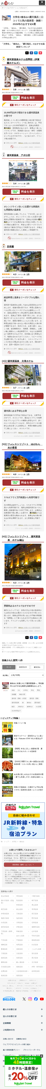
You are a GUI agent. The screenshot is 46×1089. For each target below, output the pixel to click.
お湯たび (34, 983)
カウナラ (18, 988)
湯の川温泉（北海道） (7, 902)
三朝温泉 (4, 953)
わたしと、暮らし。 (9, 985)
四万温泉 (35, 914)
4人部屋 (38, 706)
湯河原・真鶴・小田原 (19, 698)
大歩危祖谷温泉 (21, 971)
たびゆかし (34, 988)
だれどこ (20, 983)
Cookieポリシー (9, 1055)
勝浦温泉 (4, 949)
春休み (29, 702)
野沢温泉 (35, 918)
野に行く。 (10, 988)
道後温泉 (19, 949)
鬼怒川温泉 (5, 918)
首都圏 (14, 694)
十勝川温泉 (36, 896)
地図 (26, 92)
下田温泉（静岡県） (6, 932)
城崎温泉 (4, 945)
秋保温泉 (19, 905)
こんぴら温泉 (36, 949)
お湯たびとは (12, 980)
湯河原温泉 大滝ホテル (20, 361)
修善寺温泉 (36, 927)
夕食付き (21, 706)
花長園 (10, 246)
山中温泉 (35, 931)
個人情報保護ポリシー (11, 1050)
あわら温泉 (20, 936)
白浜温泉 (35, 945)
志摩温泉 (4, 971)
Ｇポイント (32, 980)
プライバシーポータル (31, 1050)
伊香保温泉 (5, 914)
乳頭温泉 (19, 900)
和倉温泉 (19, 931)
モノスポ (38, 985)
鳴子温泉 (35, 900)
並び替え (6, 675)
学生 (32, 690)
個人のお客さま (10, 1009)
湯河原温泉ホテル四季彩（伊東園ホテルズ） (23, 61)
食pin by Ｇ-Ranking (22, 991)
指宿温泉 (19, 975)
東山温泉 (35, 905)
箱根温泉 (19, 967)
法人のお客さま (10, 1016)
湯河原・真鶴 (34, 698)
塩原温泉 (19, 918)
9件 (28, 90)
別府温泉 (19, 958)
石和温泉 (35, 922)
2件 (28, 184)
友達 (13, 690)
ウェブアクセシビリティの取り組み (16, 1044)
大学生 (25, 690)
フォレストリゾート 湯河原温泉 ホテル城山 (24, 538)
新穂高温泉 (36, 940)
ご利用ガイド (23, 980)
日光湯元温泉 (6, 967)
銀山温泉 (19, 909)
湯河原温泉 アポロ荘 (18, 155)
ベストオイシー (29, 985)
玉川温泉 (35, 962)
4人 (19, 690)
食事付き (30, 706)
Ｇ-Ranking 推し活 (8, 991)
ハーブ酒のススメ (35, 991)
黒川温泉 (35, 958)
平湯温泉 (19, 940)
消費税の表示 (21, 1039)
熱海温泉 (4, 975)
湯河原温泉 (15, 702)
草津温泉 (35, 909)
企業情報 (7, 1022)
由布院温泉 (36, 971)
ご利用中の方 (9, 1029)
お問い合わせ (8, 1039)
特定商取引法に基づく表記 (29, 1055)
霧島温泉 (4, 962)
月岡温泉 (19, 922)
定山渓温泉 (5, 896)
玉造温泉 (19, 953)
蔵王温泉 (4, 909)
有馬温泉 (19, 945)
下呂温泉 (4, 940)
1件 (28, 274)
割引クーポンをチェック (25, 105)
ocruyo (27, 983)
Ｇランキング (11, 983)
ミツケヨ (25, 988)
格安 (13, 706)
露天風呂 (37, 702)
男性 (38, 690)
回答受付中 (23, 667)
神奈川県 (22, 694)
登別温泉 (19, 896)
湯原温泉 (4, 958)
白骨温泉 (4, 922)
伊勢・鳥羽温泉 (37, 967)
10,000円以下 (16, 711)
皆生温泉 (35, 953)
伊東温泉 (19, 927)
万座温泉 (19, 914)
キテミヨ (19, 985)
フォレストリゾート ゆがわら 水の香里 (24, 446)
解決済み (37, 667)
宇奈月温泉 (36, 936)
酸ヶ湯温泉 (20, 962)
